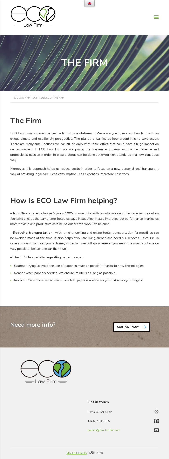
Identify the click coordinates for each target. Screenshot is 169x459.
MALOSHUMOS (77, 453)
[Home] (33, 17)
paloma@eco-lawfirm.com (104, 430)
